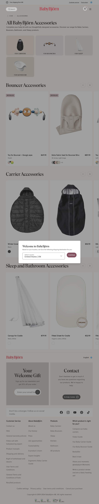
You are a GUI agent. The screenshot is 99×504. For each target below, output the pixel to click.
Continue (71, 255)
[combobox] (43, 256)
